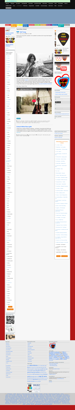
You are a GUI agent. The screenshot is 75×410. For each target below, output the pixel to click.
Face (8, 138)
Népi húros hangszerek (57, 403)
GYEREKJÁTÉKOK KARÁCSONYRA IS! (62, 114)
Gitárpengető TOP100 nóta (60, 92)
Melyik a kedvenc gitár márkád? (61, 94)
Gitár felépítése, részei (65, 402)
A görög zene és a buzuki (22, 401)
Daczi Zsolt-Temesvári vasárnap (61, 213)
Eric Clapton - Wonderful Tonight (61, 177)
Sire (8, 117)
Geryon (8, 114)
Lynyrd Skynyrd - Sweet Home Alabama (60, 201)
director (17, 121)
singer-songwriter (25, 122)
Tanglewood (9, 282)
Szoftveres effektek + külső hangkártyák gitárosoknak (53, 402)
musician (35, 121)
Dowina (8, 103)
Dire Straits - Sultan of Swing (61, 159)
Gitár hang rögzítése (57, 398)
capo (34, 367)
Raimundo (9, 273)
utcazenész (45, 379)
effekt (38, 367)
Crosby (48, 120)
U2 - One (57, 170)
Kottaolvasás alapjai (12, 394)
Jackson (8, 66)
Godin (8, 151)
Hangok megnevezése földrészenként (54, 393)
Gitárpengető (23, 33)
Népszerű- (7, 3)
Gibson (8, 55)
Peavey (8, 297)
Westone (8, 211)
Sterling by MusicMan (8, 161)
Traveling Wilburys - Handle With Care (61, 198)
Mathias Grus (9, 258)
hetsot (57, 352)
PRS (8, 77)
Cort (8, 69)
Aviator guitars (9, 256)
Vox (8, 110)
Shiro (8, 73)
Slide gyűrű (24, 403)
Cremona (8, 75)
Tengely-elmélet (41, 396)
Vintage (8, 90)
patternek (32, 378)
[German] (7, 30)
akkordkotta (33, 365)
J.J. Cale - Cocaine (59, 144)
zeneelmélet (32, 381)
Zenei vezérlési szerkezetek (27, 394)
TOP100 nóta (25, 5)
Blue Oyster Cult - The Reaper (61, 227)
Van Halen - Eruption (59, 188)
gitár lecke (40, 371)
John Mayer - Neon (59, 168)
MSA (8, 123)
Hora (8, 106)
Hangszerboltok (31, 5)
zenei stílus (36, 381)
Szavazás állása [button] (10, 309)
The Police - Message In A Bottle (61, 203)
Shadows (26, 80)
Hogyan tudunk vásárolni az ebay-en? (49, 399)
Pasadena (9, 218)
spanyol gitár (30, 379)
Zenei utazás (66, 25)
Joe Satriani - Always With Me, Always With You (61, 237)
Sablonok (54, 396)
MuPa (37, 376)
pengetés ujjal (36, 378)
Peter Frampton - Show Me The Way (61, 154)
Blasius (8, 284)
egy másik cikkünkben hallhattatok (45, 83)
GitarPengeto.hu (9, 393)
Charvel (8, 145)
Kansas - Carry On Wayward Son (61, 194)
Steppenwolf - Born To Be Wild (61, 225)
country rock (40, 120)
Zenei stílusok (30, 3)
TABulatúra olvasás (19, 394)
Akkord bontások (8, 395)
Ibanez (8, 60)
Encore (8, 185)
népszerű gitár (25, 135)
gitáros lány (30, 372)
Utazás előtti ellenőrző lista (20, 398)
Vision (8, 88)
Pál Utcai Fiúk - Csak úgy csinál (61, 156)
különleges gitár (33, 376)
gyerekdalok (37, 372)
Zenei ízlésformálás (64, 398)
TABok (55, 5)
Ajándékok (7, 25)
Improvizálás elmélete (31, 395)
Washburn (9, 172)
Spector (8, 302)
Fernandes (9, 127)
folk (20, 121)
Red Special (9, 251)
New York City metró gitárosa (48, 403)
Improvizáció (60, 5)
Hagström (9, 125)
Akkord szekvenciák (38, 404)
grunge (26, 121)
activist (19, 120)
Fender (8, 58)
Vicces (14, 5)
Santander (9, 170)
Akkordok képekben (66, 394)
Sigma (8, 97)
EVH (8, 220)
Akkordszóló (25, 395)
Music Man (9, 108)
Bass (8, 231)
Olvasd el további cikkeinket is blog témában (25, 400)
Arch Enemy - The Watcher (60, 244)
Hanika (8, 263)
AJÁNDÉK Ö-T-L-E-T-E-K (36, 400)
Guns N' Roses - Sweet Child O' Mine (61, 166)
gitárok (17, 135)
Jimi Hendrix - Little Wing (60, 161)
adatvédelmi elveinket (56, 368)
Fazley (8, 289)
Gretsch (23, 121)
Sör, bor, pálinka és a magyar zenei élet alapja (38, 398)
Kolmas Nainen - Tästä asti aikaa (61, 149)
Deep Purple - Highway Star (61, 163)
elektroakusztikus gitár (46, 134)
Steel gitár (20, 403)
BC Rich (8, 190)
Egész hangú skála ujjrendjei (13, 396)
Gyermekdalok (59, 396)
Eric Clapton (35, 369)
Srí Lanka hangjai (12, 398)
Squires (29, 122)
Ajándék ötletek (51, 400)
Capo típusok (29, 401)
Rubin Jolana (9, 229)
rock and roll (46, 378)
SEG (8, 203)
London (68, 396)
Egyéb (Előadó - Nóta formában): (61, 252)
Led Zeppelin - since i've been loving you (60, 247)
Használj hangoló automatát (14, 402)
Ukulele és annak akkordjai (13, 401)
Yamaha (8, 64)
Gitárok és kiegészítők (25, 25)
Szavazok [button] (10, 306)
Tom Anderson (9, 192)
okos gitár (29, 378)
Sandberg (9, 216)
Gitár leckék (37, 25)
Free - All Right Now (59, 219)
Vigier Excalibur (9, 214)
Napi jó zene (54, 25)
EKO (8, 248)
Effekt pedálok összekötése (24, 402)
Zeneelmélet (31, 25)
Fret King (8, 121)
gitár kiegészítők (33, 370)
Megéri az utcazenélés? (49, 398)
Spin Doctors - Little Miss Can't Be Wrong (61, 230)
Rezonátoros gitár (14, 403)
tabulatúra (35, 379)
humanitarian (30, 121)
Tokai (8, 95)
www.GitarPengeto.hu (60, 378)
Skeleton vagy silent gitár (31, 403)
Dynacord (9, 222)
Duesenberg (9, 287)
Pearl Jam (43, 121)
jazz (38, 374)
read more (18, 132)
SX (7, 227)
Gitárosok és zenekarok (34, 393)
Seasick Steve (9, 244)
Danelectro (9, 267)
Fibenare (8, 233)
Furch (8, 132)
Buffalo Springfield (34, 120)
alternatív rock (27, 120)
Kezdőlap (14, 393)
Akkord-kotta (51, 5)
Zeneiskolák (37, 5)
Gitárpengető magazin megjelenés (47, 404)
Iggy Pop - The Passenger (60, 207)
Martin (8, 62)
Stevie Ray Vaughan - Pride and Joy (62, 190)
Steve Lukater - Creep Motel (61, 184)
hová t (63, 354)
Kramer (8, 130)
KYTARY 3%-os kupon (59, 133)
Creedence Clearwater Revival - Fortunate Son (61, 222)
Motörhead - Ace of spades (61, 147)
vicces (28, 381)
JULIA (8, 295)
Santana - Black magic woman (61, 175)
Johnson (8, 293)
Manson (8, 136)
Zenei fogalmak (60, 3)
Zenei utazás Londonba (53, 364)
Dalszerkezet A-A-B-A (48, 396)
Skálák (33, 394)
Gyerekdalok (43, 25)
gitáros (44, 370)
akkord (28, 365)
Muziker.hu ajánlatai (58, 137)
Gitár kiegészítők (24, 3)
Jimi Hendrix (41, 374)
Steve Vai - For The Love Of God (61, 240)
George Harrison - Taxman (60, 181)
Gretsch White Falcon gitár (24, 127)
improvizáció (35, 374)
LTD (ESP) (9, 99)
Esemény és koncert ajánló (26, 393)
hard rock (30, 374)
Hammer (8, 179)
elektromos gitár (30, 369)
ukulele (42, 379)
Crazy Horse (45, 120)
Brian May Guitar (10, 278)
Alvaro (8, 158)
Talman (8, 276)
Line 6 (8, 238)
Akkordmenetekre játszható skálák (33, 396)
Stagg (8, 176)
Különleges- (12, 3)
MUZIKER (50, 381)
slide (28, 379)
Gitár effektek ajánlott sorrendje (39, 402)
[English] (6, 30)
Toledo (8, 304)
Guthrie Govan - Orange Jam (61, 215)
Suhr (8, 269)
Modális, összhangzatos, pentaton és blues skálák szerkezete (45, 395)
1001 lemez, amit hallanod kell (38, 399)
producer (46, 121)
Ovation (8, 196)
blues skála (31, 367)
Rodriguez (9, 143)
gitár (43, 369)
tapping (39, 379)
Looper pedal (31, 402)
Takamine (9, 141)
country (36, 367)
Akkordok (65, 3)
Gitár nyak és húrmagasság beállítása (53, 401)
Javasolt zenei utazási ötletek (53, 363)
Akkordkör (54, 394)
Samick (8, 82)
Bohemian (9, 240)
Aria (8, 181)
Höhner (8, 147)
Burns (8, 242)
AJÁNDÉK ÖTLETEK (8, 5)
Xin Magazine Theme (67, 393)
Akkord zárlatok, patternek (22, 396)
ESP (8, 86)
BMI (8, 205)
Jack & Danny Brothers (9, 254)
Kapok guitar (9, 235)
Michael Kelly (9, 271)
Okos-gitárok (18, 3)
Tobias (8, 134)
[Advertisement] (37, 16)
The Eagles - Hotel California (61, 249)
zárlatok (39, 381)
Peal (8, 224)
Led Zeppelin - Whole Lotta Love (61, 179)
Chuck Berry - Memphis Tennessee (62, 186)
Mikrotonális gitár (8, 403)
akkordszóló (39, 365)
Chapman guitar (10, 260)
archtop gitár (40, 134)
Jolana (8, 149)
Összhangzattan (42, 394)
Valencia (8, 156)
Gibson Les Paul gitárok (39, 403)
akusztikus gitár (43, 365)
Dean (8, 163)
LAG (8, 198)
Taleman (8, 187)
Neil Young (23, 32)
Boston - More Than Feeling (61, 205)
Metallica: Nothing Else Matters (61, 232)
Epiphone (8, 71)
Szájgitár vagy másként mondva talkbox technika (39, 401)
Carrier (8, 209)
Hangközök (37, 394)
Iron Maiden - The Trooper (60, 217)
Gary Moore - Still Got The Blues (61, 234)
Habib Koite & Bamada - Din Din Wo (62, 242)
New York (7, 398)
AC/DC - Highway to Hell (60, 192)
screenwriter (18, 122)
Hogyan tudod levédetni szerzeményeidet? (26, 399)
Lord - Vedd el (58, 151)
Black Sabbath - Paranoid (60, 173)
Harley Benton (9, 246)
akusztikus (22, 120)
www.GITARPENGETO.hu (11, 1)
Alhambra (9, 183)
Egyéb (29, 344)
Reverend (9, 265)
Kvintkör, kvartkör (48, 394)
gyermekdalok (42, 372)
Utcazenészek (51, 3)
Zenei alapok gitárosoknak (60, 399)
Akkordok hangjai (59, 394)
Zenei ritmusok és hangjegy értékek (17, 395)
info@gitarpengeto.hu (52, 374)
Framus (8, 101)
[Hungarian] (8, 30)
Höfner (8, 93)
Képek (56, 3)
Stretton (8, 84)
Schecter (8, 174)
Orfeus (8, 168)
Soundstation (9, 300)
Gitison (8, 291)
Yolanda (8, 119)
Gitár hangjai (46, 393)
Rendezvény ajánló (60, 25)
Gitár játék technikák (37, 3)
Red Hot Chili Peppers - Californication (59, 210)
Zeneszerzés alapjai (44, 5)
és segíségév (57, 357)
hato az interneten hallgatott (59, 358)
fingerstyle (39, 369)
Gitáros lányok (44, 3)
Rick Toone (9, 154)
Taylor (8, 112)
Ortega (8, 280)
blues (28, 367)
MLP (8, 207)
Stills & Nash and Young (35, 122)
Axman (8, 194)
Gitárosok (48, 25)
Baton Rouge (9, 166)
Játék (18, 25)
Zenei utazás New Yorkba (53, 365)
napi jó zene (43, 376)
